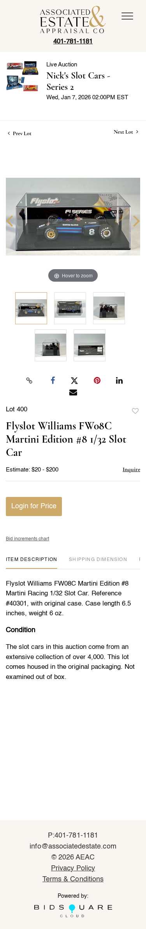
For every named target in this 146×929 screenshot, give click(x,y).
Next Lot (124, 132)
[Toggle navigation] (127, 16)
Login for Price (33, 506)
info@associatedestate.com (73, 846)
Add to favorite (135, 411)
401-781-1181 (73, 41)
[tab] (31, 562)
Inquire (131, 469)
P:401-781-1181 (73, 835)
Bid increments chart (27, 539)
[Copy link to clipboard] (29, 381)
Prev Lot (22, 133)
